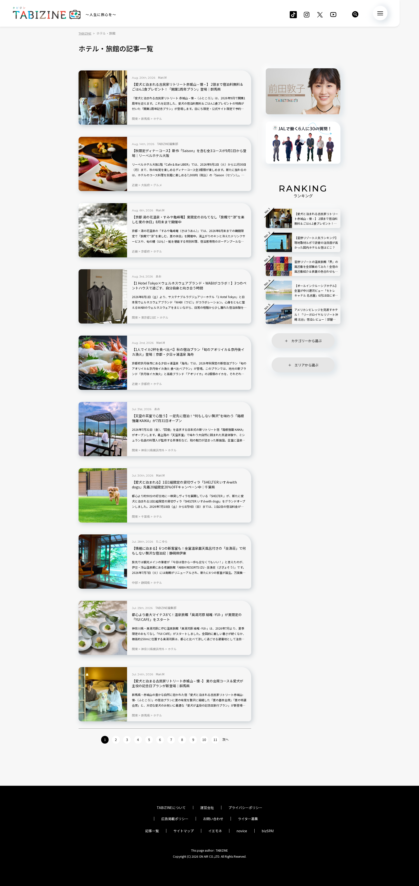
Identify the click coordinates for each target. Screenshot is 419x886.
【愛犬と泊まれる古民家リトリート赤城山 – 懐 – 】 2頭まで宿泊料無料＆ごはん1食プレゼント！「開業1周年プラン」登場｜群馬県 (187, 87)
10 (204, 739)
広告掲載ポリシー (174, 818)
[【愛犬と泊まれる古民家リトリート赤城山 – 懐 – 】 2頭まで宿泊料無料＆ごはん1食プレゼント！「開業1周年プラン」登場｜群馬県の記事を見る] (103, 97)
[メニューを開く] (380, 13)
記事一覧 (152, 830)
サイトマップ (183, 830)
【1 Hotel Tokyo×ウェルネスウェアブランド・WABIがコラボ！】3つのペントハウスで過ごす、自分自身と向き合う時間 (189, 285)
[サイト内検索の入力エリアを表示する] (355, 14)
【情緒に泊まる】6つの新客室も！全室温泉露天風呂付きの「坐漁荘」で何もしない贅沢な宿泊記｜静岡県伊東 (189, 550)
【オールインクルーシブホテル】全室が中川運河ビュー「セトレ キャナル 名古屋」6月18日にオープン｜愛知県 (316, 291)
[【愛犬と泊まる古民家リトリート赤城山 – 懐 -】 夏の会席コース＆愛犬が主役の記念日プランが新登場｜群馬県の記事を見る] (103, 694)
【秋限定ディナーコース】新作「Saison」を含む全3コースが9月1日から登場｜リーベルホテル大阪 (189, 153)
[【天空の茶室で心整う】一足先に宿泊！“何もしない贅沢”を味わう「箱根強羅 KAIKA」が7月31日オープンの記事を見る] (103, 429)
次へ (225, 739)
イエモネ (215, 830)
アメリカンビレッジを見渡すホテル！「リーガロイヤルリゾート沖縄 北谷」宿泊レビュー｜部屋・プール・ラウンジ (316, 315)
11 (215, 739)
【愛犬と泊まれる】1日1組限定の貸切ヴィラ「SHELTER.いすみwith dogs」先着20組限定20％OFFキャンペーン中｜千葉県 (184, 484)
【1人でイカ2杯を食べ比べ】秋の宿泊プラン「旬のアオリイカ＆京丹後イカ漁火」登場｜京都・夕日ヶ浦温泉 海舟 (188, 352)
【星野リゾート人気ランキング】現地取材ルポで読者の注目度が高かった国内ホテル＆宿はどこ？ (316, 242)
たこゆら (162, 541)
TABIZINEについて (171, 807)
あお (158, 276)
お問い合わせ (213, 818)
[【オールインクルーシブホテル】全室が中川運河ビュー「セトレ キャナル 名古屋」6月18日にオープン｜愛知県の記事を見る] (279, 290)
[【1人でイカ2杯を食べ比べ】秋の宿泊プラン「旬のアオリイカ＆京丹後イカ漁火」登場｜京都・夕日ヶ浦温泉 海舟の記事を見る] (103, 363)
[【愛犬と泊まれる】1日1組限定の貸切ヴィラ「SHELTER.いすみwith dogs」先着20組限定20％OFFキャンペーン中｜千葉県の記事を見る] (103, 495)
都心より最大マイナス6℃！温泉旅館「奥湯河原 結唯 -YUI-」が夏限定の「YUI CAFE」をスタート (187, 617)
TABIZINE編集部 (167, 144)
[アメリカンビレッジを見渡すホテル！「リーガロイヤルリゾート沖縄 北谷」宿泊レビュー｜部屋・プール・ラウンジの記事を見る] (279, 314)
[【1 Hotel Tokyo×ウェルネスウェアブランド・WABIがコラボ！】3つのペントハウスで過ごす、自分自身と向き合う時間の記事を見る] (103, 296)
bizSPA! (268, 830)
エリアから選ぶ (306, 364)
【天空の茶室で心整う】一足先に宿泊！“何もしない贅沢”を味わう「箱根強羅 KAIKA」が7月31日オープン (188, 418)
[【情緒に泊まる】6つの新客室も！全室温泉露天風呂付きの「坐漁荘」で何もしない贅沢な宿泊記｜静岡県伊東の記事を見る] (103, 561)
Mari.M (162, 77)
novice (241, 830)
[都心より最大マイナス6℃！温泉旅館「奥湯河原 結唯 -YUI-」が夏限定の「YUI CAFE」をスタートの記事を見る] (103, 628)
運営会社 (207, 807)
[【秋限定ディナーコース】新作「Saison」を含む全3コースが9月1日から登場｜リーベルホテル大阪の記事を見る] (103, 164)
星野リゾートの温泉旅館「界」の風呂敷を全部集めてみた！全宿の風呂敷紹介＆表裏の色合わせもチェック (316, 267)
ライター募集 (248, 818)
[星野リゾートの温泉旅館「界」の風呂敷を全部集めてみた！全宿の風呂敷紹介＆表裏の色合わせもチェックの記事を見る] (279, 266)
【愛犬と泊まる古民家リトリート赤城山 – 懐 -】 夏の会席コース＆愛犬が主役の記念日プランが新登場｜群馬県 (187, 683)
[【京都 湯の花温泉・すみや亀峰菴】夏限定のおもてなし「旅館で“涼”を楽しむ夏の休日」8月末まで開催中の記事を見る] (103, 230)
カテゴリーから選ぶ (306, 340)
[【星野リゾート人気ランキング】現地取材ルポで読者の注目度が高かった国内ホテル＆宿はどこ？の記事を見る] (279, 242)
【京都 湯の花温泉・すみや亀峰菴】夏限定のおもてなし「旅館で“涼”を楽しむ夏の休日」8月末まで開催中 (188, 219)
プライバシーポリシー (245, 807)
